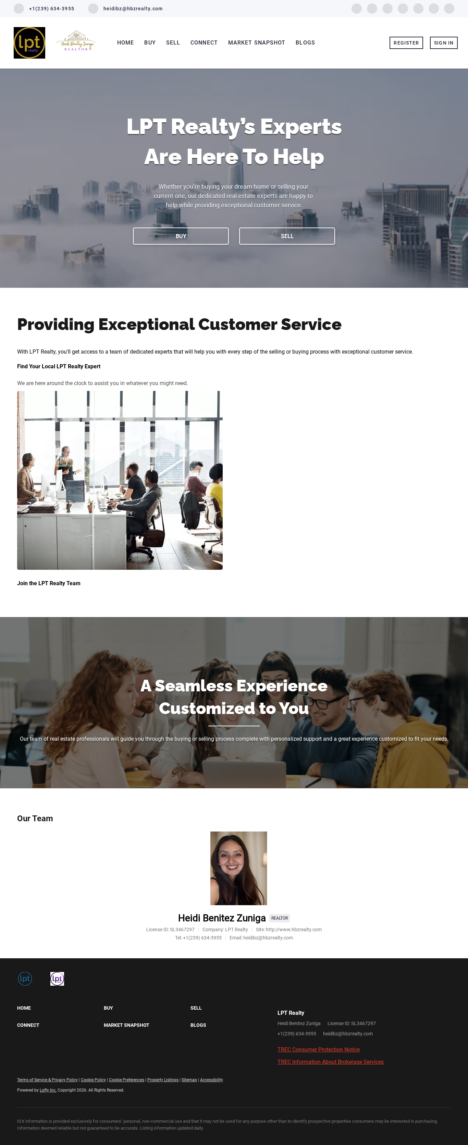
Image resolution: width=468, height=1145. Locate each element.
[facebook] (357, 8)
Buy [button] (150, 42)
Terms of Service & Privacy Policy (47, 1080)
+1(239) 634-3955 (297, 1033)
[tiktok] (434, 8)
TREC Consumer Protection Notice (319, 1049)
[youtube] (418, 8)
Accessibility (211, 1080)
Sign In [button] (444, 43)
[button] (60, 1008)
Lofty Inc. (48, 1090)
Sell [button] (173, 42)
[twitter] (372, 8)
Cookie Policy (93, 1080)
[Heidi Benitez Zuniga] (234, 868)
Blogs (305, 42)
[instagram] (403, 8)
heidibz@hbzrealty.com (348, 1033)
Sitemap (189, 1080)
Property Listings (162, 1080)
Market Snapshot (257, 42)
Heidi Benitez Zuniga (222, 918)
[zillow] (387, 8)
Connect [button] (204, 42)
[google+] (449, 8)
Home (125, 42)
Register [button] (406, 43)
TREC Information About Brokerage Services (331, 1062)
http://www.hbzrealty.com (294, 929)
